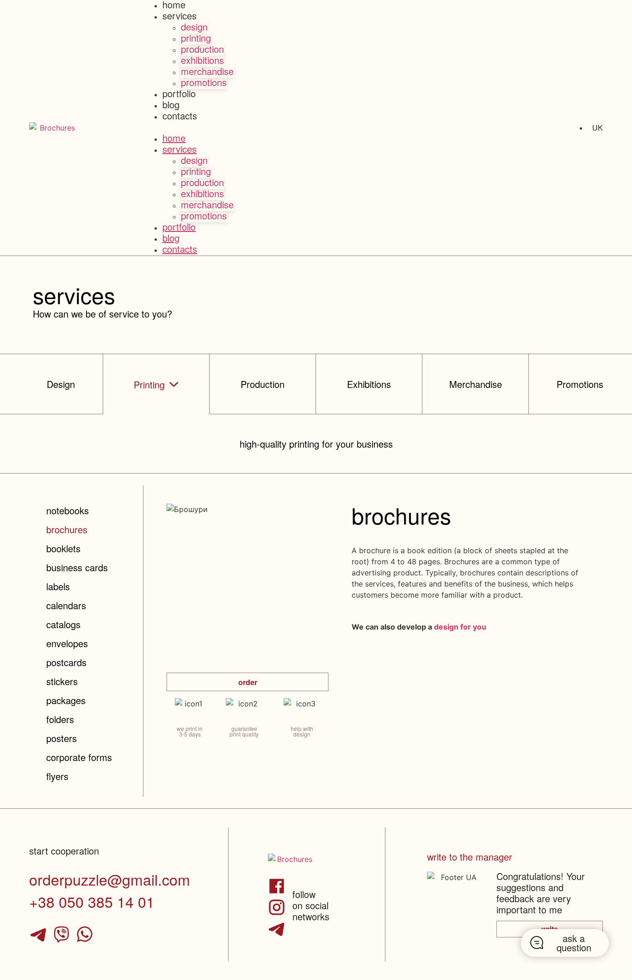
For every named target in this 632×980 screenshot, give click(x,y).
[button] (316, 127)
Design (194, 26)
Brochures (66, 529)
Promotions (204, 82)
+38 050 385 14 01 (92, 901)
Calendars (66, 605)
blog (171, 104)
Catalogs (63, 624)
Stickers (62, 681)
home (174, 137)
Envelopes (67, 643)
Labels (58, 586)
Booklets (63, 548)
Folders (60, 719)
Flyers (57, 776)
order (247, 682)
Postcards (66, 662)
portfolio (179, 93)
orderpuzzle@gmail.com (109, 879)
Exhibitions (202, 60)
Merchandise (207, 71)
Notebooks (67, 510)
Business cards (77, 567)
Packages (66, 700)
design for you (460, 626)
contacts (179, 115)
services (179, 15)
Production (202, 49)
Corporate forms (79, 757)
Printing (196, 37)
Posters (61, 738)
